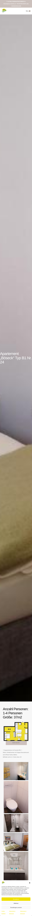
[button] (29, 883)
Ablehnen (16, 903)
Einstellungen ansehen (16, 907)
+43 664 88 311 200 (16, 6)
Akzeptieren (16, 899)
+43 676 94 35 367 (21, 3)
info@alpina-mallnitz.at (9, 3)
